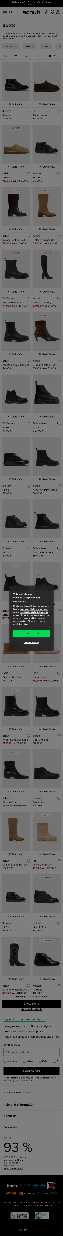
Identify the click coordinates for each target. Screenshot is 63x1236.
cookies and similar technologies (34, 612)
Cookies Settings (31, 642)
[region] (31, 617)
